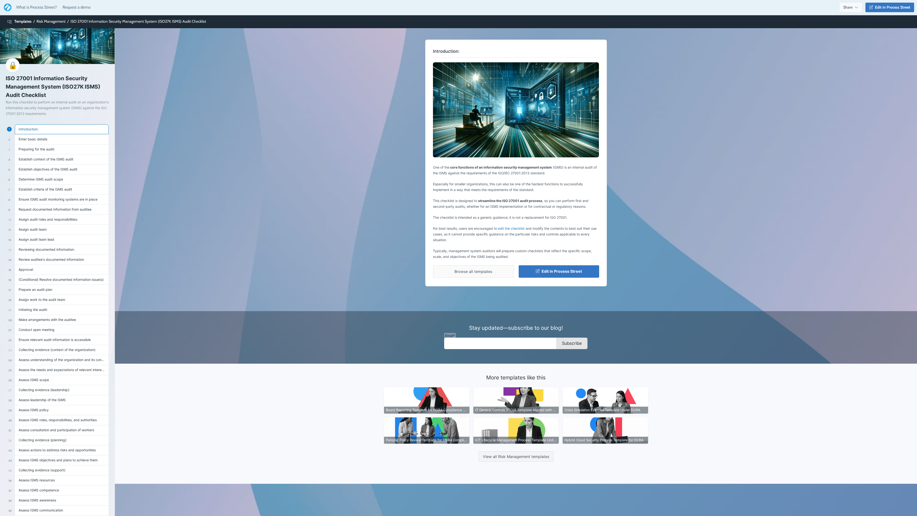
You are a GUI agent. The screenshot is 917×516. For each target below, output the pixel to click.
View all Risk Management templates (516, 456)
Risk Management (51, 21)
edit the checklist (511, 228)
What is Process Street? (36, 7)
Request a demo (77, 7)
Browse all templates (473, 271)
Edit (891, 7)
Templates (23, 21)
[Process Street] (7, 7)
